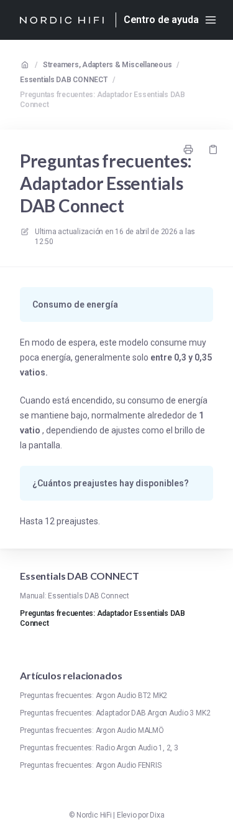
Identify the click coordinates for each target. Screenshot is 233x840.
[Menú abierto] (211, 20)
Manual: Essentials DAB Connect (74, 596)
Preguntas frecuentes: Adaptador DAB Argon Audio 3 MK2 (115, 713)
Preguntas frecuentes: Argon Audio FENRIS (90, 765)
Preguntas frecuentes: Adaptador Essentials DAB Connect (102, 99)
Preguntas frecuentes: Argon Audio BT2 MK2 (93, 695)
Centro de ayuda (161, 20)
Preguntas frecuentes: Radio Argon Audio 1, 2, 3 (99, 747)
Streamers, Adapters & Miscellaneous (107, 64)
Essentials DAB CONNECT (63, 79)
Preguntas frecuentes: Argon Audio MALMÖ (92, 730)
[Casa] (61, 19)
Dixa (157, 815)
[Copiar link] (213, 149)
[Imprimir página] (188, 149)
